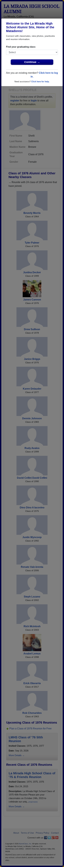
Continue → (32, 62)
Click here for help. (40, 81)
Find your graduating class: (21, 46)
